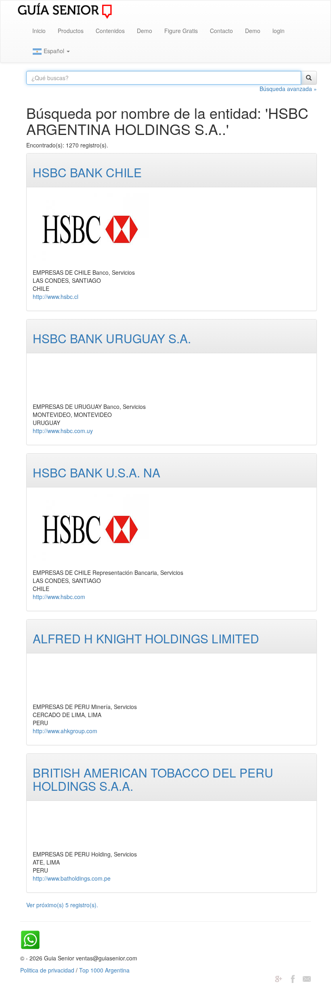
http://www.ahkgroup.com (65, 731)
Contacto (221, 31)
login (278, 31)
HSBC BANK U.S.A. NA (96, 472)
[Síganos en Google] (278, 978)
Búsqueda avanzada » (288, 89)
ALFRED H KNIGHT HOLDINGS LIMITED (146, 638)
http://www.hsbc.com (59, 597)
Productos (71, 31)
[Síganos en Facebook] (293, 978)
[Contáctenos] (307, 978)
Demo (144, 31)
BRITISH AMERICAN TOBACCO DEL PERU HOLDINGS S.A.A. (153, 779)
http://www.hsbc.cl (55, 296)
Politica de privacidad (47, 970)
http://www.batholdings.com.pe (72, 878)
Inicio (39, 31)
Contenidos (110, 31)
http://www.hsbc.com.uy (63, 431)
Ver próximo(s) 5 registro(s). (62, 905)
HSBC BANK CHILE (87, 172)
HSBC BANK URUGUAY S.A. (112, 338)
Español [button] (54, 51)
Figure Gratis (181, 31)
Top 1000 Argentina (104, 970)
